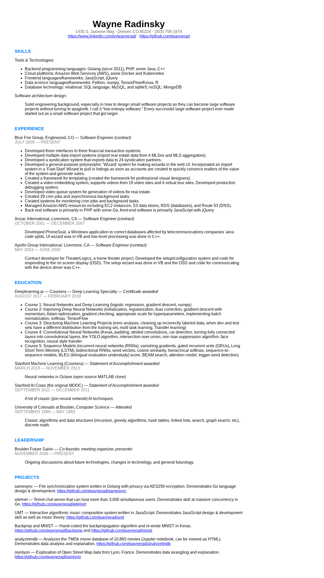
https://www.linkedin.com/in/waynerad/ (102, 36)
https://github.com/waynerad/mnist (121, 530)
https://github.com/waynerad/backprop (49, 530)
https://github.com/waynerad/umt (95, 517)
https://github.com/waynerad (164, 36)
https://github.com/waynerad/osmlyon (48, 557)
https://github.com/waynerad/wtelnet (54, 504)
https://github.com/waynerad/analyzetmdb (133, 543)
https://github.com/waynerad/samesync (91, 491)
